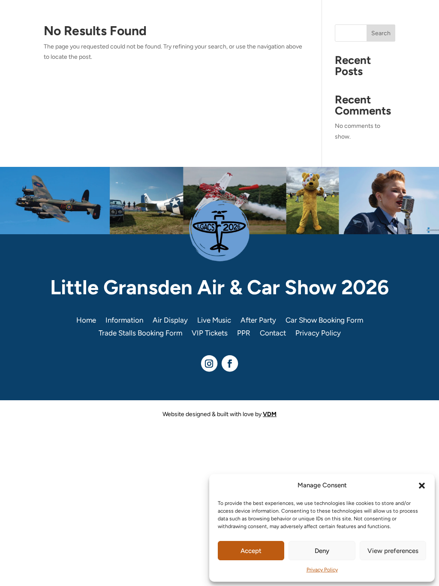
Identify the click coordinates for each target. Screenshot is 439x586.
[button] (422, 485)
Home (86, 320)
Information (124, 320)
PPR (243, 333)
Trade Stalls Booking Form (140, 333)
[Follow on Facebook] (230, 363)
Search (381, 33)
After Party (258, 320)
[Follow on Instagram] (209, 363)
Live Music (214, 320)
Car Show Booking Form (324, 320)
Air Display (170, 320)
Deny (322, 551)
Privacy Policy (322, 570)
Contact (273, 333)
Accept (251, 551)
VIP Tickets (210, 333)
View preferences (392, 551)
